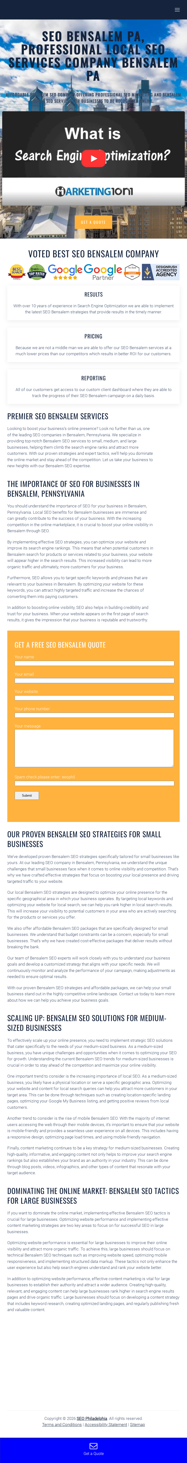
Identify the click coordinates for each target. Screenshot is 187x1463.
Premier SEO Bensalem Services (57, 415)
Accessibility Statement (106, 1424)
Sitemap (137, 1424)
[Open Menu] (177, 9)
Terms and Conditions (62, 1424)
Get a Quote (93, 222)
